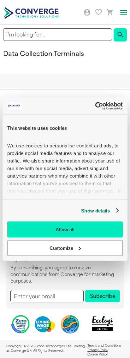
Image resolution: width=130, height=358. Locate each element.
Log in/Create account (87, 12)
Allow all (65, 229)
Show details (95, 210)
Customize (61, 248)
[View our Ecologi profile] (102, 323)
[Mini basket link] (110, 12)
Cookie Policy (97, 353)
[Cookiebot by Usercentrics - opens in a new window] (95, 106)
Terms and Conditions (104, 345)
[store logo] (32, 12)
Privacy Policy (97, 349)
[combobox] (57, 34)
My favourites (98, 12)
